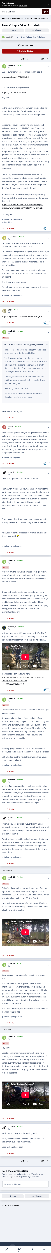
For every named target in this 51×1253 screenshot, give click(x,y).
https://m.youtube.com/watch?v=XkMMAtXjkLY (22, 316)
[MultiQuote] (3, 228)
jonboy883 (12, 237)
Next (42, 59)
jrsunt (10, 426)
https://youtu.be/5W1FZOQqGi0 (15, 77)
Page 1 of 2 (24, 59)
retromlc (11, 780)
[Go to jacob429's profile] (3, 37)
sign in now (14, 1176)
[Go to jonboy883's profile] (4, 238)
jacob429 (9, 37)
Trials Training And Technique (33, 37)
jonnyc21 (11, 472)
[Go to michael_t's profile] (4, 628)
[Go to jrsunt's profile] (4, 427)
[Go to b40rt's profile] (4, 311)
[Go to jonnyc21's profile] (4, 473)
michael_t (12, 627)
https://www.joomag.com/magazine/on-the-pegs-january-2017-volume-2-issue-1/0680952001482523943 (23, 680)
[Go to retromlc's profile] (4, 781)
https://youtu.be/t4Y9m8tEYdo (15, 92)
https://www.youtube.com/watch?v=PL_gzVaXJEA (22, 208)
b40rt (10, 310)
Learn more (4, 4)
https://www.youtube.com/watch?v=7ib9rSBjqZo (22, 204)
